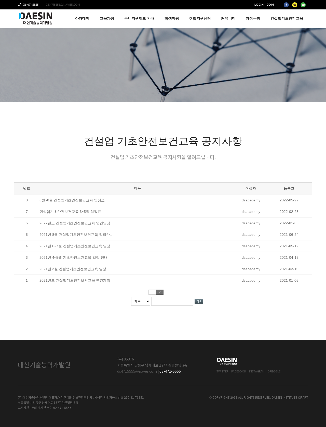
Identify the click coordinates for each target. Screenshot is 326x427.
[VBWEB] (36, 18)
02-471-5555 (30, 4)
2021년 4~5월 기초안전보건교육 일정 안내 (73, 257)
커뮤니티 (228, 18)
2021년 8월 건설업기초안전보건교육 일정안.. (75, 234)
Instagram (257, 371)
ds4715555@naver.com (63, 4)
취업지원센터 (200, 18)
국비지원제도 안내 (139, 18)
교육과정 (107, 18)
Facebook (238, 371)
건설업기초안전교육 (286, 18)
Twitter (222, 371)
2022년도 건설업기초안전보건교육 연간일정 (74, 223)
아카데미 (82, 18)
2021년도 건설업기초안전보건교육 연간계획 (74, 280)
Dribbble (274, 371)
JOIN (270, 4)
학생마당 (172, 18)
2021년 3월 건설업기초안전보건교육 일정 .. (74, 269)
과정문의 (253, 18)
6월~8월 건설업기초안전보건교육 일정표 (72, 200)
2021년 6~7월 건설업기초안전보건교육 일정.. (75, 246)
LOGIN (259, 4)
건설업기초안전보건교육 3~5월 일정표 (70, 212)
